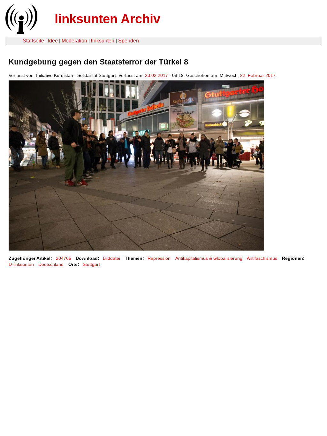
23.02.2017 (156, 75)
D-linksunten (21, 264)
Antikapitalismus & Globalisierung (208, 258)
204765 (63, 258)
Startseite (33, 40)
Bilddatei (111, 258)
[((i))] (20, 32)
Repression (159, 258)
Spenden (128, 40)
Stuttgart (91, 264)
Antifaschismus (262, 258)
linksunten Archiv (107, 19)
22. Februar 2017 (258, 75)
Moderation (74, 40)
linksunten (102, 40)
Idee (53, 40)
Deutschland (51, 264)
